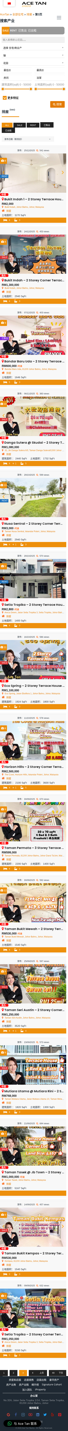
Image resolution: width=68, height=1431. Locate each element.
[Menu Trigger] (59, 17)
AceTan (4, 14)
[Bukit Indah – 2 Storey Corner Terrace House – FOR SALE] (33, 254)
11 (4, 647)
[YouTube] (30, 1414)
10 (5, 404)
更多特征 (13, 97)
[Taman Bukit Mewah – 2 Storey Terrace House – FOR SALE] (33, 902)
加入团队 (27, 1389)
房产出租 (24, 1384)
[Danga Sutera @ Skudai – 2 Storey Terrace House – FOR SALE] (33, 416)
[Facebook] (15, 1414)
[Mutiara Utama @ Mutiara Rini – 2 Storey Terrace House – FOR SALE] (33, 1064)
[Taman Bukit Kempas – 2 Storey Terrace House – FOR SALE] (33, 1227)
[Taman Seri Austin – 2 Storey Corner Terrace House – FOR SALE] (33, 983)
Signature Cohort (52, 1384)
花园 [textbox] (5, 63)
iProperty (40, 1389)
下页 (61, 1373)
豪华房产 (54, 1379)
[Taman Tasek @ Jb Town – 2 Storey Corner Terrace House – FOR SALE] (33, 1146)
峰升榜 (35, 1384)
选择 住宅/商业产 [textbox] (12, 47)
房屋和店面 (15, 1379)
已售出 (22, 30)
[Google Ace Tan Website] (8, 1414)
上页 (42, 1373)
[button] (22, 1423)
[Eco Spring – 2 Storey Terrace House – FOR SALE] (33, 659)
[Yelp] (52, 1414)
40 (53, 1373)
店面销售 (29, 1379)
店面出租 (41, 1379)
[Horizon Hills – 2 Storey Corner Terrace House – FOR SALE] (33, 740)
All (7, 125)
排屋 (29, 14)
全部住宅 (18, 14)
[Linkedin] (37, 1414)
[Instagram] (23, 1414)
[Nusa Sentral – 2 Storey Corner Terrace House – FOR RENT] (33, 497)
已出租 (32, 30)
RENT (13, 30)
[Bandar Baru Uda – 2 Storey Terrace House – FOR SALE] (33, 335)
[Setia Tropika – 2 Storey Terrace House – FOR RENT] (33, 578)
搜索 (59, 104)
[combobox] (33, 47)
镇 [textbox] (4, 55)
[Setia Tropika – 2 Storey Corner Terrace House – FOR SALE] (33, 1308)
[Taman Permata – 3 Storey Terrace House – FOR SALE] (33, 821)
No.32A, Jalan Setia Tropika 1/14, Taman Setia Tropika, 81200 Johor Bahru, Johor (34, 1401)
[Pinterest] (59, 1414)
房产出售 (11, 1384)
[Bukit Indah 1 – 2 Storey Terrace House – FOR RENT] (33, 173)
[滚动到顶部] (60, 1423)
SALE (5, 30)
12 (5, 890)
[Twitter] (45, 1414)
